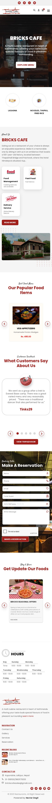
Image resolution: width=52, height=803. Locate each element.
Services (6, 737)
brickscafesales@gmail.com (18, 783)
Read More (10, 222)
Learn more (27, 716)
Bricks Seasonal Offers (17, 753)
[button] (4, 324)
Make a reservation (15, 539)
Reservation (7, 742)
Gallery (5, 733)
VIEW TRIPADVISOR (26, 441)
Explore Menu (26, 64)
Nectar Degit (32, 797)
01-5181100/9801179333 (15, 779)
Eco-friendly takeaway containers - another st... (27, 760)
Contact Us (7, 729)
